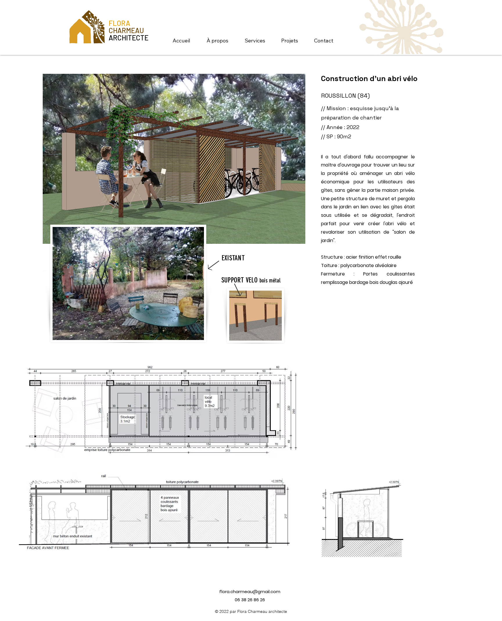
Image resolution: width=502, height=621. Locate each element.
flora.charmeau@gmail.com (249, 591)
